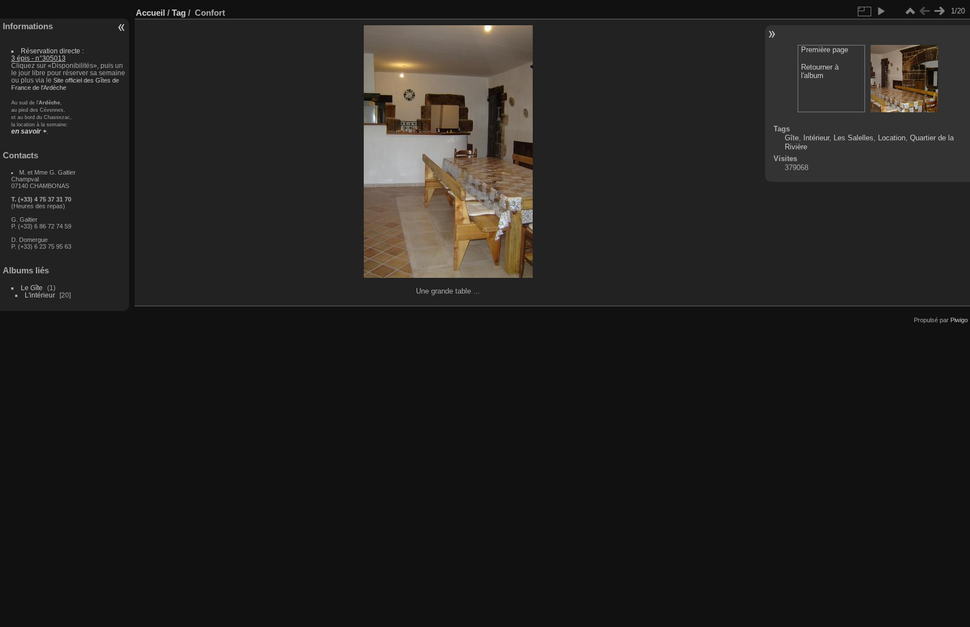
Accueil (150, 12)
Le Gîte (32, 287)
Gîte (792, 138)
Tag (179, 12)
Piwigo (959, 320)
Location (891, 138)
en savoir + (29, 131)
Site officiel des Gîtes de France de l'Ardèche (65, 84)
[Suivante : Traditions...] (939, 11)
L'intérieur (40, 295)
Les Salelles (853, 138)
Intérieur (816, 138)
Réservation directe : (47, 54)
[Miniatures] (910, 11)
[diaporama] (880, 11)
